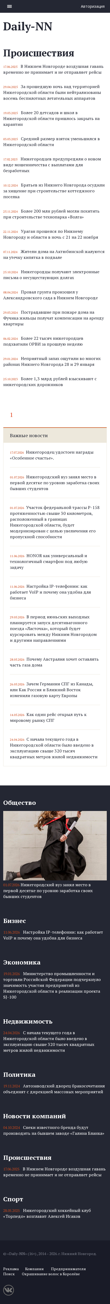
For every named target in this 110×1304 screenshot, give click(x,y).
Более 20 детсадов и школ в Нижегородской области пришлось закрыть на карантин (51, 118)
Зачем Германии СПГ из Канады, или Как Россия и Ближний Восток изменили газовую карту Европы (51, 689)
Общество (19, 802)
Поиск (9, 1273)
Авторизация (93, 6)
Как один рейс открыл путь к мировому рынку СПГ (48, 717)
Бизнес (14, 920)
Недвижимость (28, 1021)
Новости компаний (34, 1116)
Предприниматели (68, 1268)
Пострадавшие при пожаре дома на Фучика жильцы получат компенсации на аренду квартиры (53, 318)
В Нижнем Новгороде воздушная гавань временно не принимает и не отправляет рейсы (53, 69)
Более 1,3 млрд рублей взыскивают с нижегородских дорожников (50, 381)
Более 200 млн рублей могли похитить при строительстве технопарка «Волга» (51, 214)
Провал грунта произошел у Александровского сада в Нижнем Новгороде (50, 295)
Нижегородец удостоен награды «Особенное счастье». (51, 455)
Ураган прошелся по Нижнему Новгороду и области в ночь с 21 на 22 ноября (50, 234)
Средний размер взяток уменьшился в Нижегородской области (51, 141)
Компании (34, 1268)
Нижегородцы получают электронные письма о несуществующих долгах (51, 274)
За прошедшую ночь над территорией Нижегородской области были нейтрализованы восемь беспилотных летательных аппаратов (52, 92)
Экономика (22, 962)
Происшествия (27, 1157)
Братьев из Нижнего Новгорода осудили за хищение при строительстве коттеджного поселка (54, 191)
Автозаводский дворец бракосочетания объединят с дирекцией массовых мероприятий (54, 1089)
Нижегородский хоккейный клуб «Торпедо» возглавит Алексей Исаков (47, 1213)
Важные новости (29, 435)
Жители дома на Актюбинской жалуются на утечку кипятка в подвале (54, 254)
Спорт (13, 1199)
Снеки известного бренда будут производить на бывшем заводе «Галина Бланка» (53, 1130)
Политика (19, 1074)
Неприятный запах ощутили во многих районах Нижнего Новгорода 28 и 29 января (52, 361)
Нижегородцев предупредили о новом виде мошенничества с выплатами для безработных (52, 164)
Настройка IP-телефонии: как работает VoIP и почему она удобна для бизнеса (50, 592)
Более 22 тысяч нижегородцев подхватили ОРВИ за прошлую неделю (43, 341)
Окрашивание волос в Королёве (51, 1273)
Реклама (11, 1268)
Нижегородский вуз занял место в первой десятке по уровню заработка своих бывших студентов (54, 482)
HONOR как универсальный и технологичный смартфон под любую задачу (49, 561)
